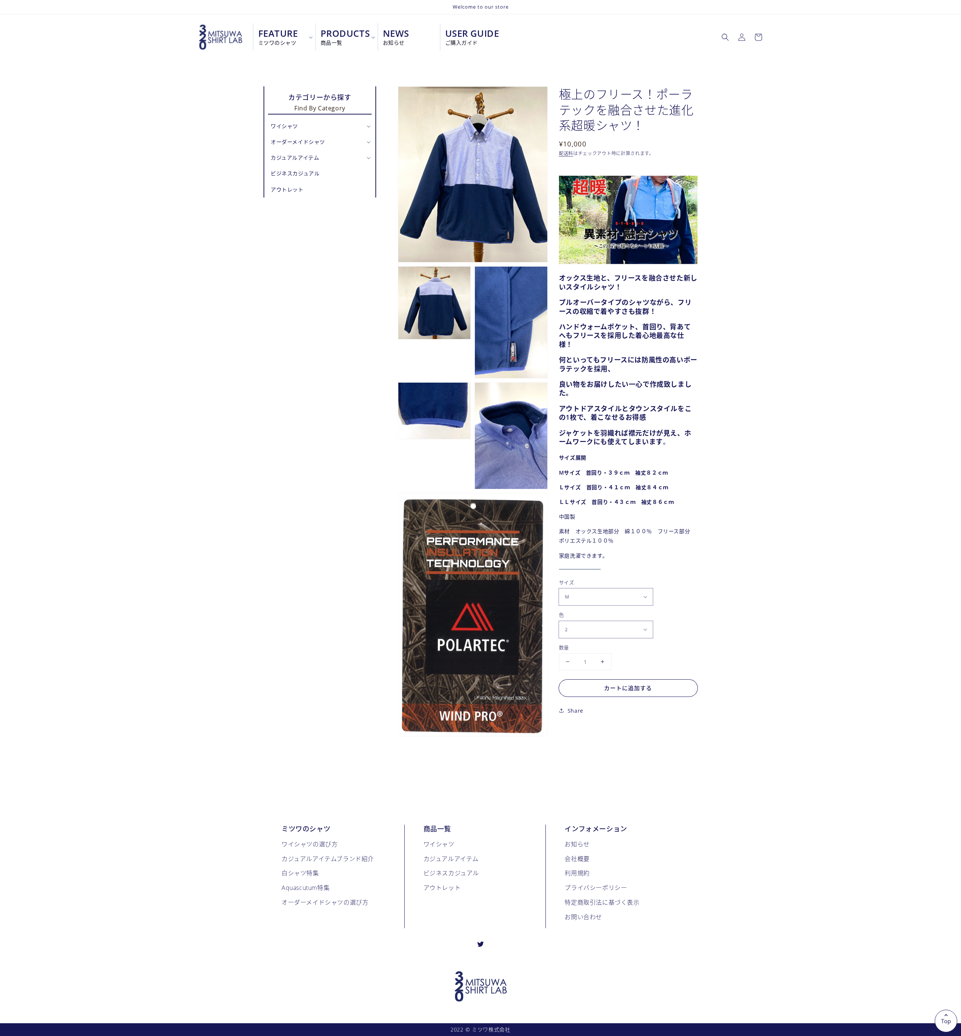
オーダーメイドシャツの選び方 (325, 902)
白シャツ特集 (300, 873)
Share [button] (575, 710)
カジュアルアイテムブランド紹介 (328, 859)
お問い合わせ (583, 917)
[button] (725, 37)
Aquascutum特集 (306, 887)
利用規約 (577, 873)
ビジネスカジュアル (451, 873)
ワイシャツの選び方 (309, 844)
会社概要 (577, 859)
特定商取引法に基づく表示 (602, 902)
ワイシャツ (439, 844)
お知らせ (577, 844)
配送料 (566, 153)
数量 (564, 647)
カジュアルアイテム (451, 859)
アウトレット (442, 887)
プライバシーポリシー (596, 887)
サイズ (566, 582)
